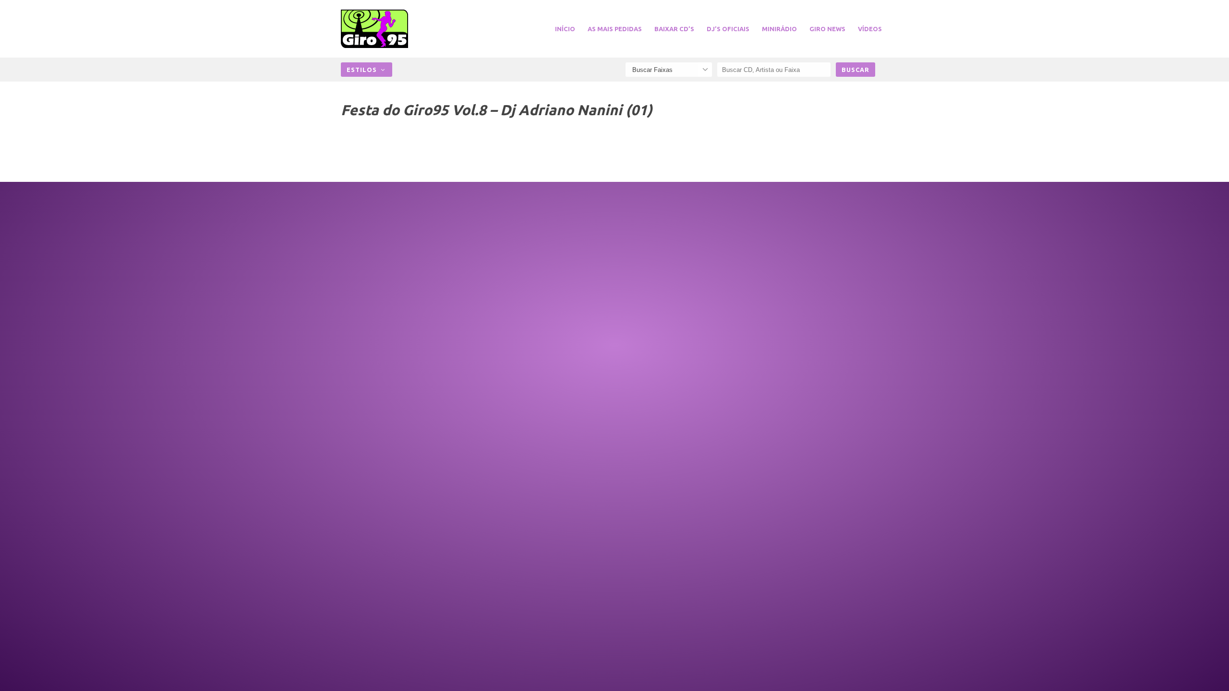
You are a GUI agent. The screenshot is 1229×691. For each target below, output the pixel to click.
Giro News (827, 28)
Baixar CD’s (674, 28)
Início (565, 28)
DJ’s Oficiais (728, 28)
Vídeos (870, 28)
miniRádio (779, 28)
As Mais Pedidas (615, 28)
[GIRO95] (386, 29)
